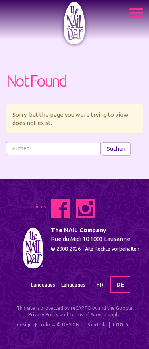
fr (99, 284)
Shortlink (96, 324)
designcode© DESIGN (48, 325)
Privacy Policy (43, 314)
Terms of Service (87, 314)
